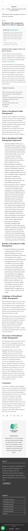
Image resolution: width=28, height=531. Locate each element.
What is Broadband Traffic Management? (13, 92)
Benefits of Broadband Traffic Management (13, 97)
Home (3, 8)
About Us (17, 528)
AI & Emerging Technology (14, 499)
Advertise (11, 528)
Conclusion (5, 106)
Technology (8, 8)
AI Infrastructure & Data (14, 506)
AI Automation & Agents (14, 504)
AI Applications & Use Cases (14, 502)
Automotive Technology (14, 511)
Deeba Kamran (14, 30)
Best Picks (14, 513)
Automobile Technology (14, 508)
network (12, 61)
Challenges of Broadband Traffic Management (10, 100)
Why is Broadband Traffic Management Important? (12, 94)
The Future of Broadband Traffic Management (10, 103)
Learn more (6, 483)
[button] (3, 528)
